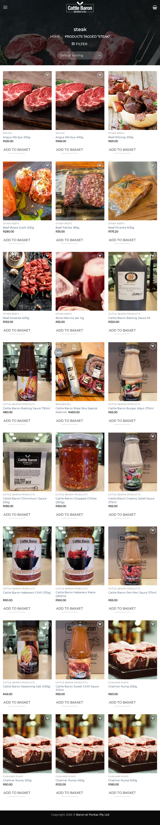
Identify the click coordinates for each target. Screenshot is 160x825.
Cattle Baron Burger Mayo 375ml (131, 408)
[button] (5, 7)
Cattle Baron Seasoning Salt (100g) (27, 686)
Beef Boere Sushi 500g (18, 227)
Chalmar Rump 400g (70, 780)
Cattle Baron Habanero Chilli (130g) (27, 592)
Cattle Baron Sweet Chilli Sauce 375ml (77, 688)
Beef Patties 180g (67, 227)
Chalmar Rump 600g (122, 780)
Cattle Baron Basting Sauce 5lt (129, 318)
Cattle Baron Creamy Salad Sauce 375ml (131, 500)
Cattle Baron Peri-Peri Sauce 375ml (132, 592)
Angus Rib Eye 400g (69, 137)
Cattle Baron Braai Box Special (76, 408)
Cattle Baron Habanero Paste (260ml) (75, 594)
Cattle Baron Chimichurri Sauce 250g (24, 500)
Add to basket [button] (17, 150)
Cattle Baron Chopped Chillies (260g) (76, 500)
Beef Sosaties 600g (16, 318)
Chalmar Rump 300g (17, 780)
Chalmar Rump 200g (122, 686)
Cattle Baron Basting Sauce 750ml (26, 408)
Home (55, 36)
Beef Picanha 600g (121, 227)
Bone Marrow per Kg (70, 318)
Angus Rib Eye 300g (16, 137)
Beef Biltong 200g (120, 137)
